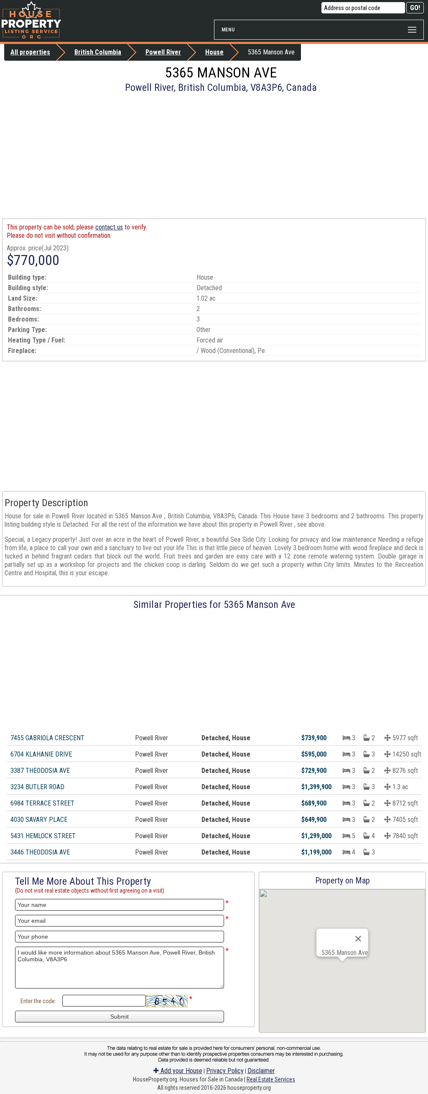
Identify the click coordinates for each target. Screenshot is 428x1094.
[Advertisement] (214, 155)
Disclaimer (261, 1071)
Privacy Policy (225, 1071)
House (214, 52)
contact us (109, 227)
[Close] (358, 939)
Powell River (163, 52)
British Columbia (97, 52)
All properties (30, 52)
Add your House (180, 1071)
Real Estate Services (271, 1079)
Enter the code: (38, 1001)
